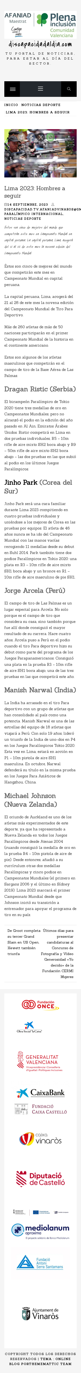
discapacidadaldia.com (40, 44)
